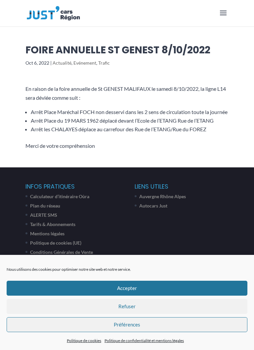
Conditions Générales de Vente (61, 252)
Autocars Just (153, 205)
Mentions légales (47, 233)
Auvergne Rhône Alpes (162, 196)
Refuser (127, 306)
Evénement (84, 63)
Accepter (127, 288)
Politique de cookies (84, 340)
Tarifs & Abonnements (52, 224)
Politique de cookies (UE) (55, 243)
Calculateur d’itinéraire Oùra (59, 196)
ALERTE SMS (43, 215)
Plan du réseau (45, 205)
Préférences (127, 324)
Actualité (62, 63)
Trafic (104, 63)
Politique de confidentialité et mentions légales (144, 340)
